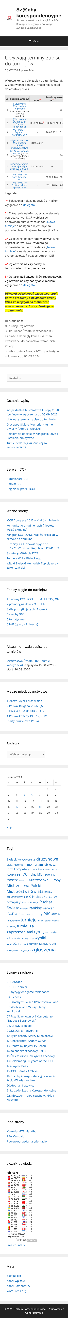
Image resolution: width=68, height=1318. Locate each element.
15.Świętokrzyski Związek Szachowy (31, 1056)
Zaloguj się (14, 1275)
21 (40, 807)
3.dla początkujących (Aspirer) (27, 609)
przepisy (14, 902)
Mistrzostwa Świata (25, 891)
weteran (19, 938)
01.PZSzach (14, 982)
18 (17, 807)
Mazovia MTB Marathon (22, 1131)
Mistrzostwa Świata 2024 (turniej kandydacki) (19, 123)
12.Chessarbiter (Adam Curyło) (27, 1040)
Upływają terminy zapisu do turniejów (31, 419)
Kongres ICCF (18, 874)
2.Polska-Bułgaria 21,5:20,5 (25, 706)
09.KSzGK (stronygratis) (23, 1030)
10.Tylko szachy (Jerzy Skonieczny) (30, 1036)
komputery (22, 869)
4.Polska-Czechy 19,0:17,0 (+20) (28, 716)
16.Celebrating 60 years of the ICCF (30, 1061)
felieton (10, 865)
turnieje (14, 326)
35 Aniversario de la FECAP (19, 152)
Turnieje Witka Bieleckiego (24, 558)
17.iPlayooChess (17, 1066)
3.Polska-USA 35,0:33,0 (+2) (26, 711)
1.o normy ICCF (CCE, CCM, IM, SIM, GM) (34, 599)
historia (18, 864)
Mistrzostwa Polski (24, 885)
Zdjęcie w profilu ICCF (21, 489)
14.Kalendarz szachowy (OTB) (26, 1051)
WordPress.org (16, 1291)
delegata (29, 205)
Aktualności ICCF (18, 479)
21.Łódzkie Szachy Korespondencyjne (31, 1090)
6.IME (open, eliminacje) (22, 624)
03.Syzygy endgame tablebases (28, 992)
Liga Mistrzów (41, 874)
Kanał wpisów (16, 1281)
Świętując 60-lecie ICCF (22, 553)
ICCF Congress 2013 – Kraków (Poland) (33, 520)
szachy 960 (41, 914)
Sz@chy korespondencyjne (38, 13)
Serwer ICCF (15, 483)
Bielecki (12, 859)
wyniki (40, 938)
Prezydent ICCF (50, 897)
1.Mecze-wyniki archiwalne (24, 701)
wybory (29, 938)
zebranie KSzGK (37, 943)
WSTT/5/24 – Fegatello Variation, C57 (19, 132)
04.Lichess (14, 997)
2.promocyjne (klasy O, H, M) (26, 604)
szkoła (55, 914)
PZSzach (24, 908)
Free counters (16, 1245)
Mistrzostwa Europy (45, 880)
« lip (9, 827)
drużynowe (47, 859)
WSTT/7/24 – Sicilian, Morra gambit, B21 (19, 185)
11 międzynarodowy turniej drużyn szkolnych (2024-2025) (19, 166)
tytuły (39, 932)
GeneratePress (34, 1312)
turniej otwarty (45, 920)
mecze (12, 880)
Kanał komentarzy (18, 1286)
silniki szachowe (22, 914)
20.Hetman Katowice (20, 1085)
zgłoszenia (27, 326)
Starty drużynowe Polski (23, 721)
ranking (35, 908)
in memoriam (33, 864)
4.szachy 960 (16, 614)
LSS (53, 875)
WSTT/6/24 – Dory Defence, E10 (19, 177)
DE (34, 859)
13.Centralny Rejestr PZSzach (26, 1046)
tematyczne (13, 920)
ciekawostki (25, 859)
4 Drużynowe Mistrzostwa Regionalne (19, 106)
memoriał (23, 880)
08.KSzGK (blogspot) (20, 1025)
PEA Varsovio (15, 1136)
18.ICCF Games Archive (22, 1071)
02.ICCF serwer (17, 987)
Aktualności (16, 321)
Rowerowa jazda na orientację (27, 1141)
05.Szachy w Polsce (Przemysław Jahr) (33, 1002)
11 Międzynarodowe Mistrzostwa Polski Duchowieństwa (19, 143)
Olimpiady (36, 896)
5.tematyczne (16, 619)
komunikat (36, 869)
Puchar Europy (29, 902)
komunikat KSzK (51, 869)
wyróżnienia (16, 943)
